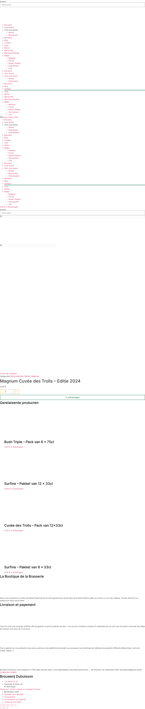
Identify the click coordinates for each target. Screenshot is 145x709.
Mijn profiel (8, 50)
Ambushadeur (14, 132)
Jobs (6, 45)
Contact (7, 43)
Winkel (11, 32)
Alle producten (16, 376)
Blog (6, 40)
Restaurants (13, 35)
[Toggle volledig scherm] (6, 705)
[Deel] (10, 705)
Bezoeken (8, 38)
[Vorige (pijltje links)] (2, 708)
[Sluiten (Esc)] (14, 705)
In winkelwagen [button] (17, 447)
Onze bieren (9, 27)
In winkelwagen (72, 397)
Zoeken (3, 1)
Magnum (35, 376)
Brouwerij (8, 25)
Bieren (27, 376)
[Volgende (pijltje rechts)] (6, 708)
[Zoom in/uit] (2, 705)
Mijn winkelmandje (11, 53)
